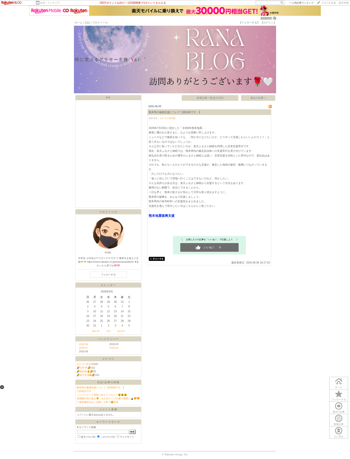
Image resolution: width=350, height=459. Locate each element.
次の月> (121, 331)
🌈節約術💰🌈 (85, 371)
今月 (108, 331)
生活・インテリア (50, 2)
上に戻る (339, 436)
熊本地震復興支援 (162, 215)
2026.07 (83, 347)
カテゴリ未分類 (85, 364)
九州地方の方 (84, 391)
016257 (266, 18)
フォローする (108, 274)
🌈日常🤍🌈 (84, 367)
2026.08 (83, 344)
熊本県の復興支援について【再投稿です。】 (101, 387)
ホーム (78, 22)
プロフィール (100, 22)
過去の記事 (339, 411)
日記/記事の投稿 (108, 382)
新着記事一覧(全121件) (210, 97)
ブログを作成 (328, 2)
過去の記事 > (258, 97)
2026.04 (113, 347)
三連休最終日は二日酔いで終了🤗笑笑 (97, 402)
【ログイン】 (268, 22)
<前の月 (95, 331)
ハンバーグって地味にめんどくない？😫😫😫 (102, 394)
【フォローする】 (249, 22)
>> (301, 2)
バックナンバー (108, 339)
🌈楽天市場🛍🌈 (86, 375)
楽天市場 (343, 2)
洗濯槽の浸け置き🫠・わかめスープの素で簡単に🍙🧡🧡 (108, 398)
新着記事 (339, 424)
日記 (87, 22)
